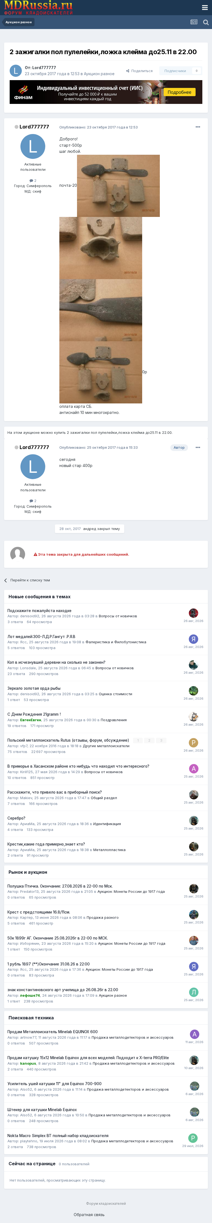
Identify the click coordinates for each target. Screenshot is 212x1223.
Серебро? (16, 818)
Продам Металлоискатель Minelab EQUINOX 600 (52, 1032)
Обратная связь (89, 1214)
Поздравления (114, 720)
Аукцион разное (99, 73)
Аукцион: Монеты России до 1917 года (131, 891)
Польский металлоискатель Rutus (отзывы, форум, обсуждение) (68, 740)
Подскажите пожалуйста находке (39, 610)
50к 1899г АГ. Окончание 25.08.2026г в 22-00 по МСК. (57, 938)
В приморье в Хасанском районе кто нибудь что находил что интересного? (78, 766)
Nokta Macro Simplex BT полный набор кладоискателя (57, 1135)
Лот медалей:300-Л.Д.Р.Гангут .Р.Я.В (41, 636)
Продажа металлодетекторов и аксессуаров (133, 1037)
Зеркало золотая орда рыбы (33, 688)
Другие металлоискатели (106, 746)
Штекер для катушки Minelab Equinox (42, 1109)
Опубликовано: (98, 127)
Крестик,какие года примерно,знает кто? (46, 844)
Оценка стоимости (115, 694)
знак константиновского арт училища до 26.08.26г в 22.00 (62, 990)
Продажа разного (103, 917)
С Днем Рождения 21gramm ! (34, 714)
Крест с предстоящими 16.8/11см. (38, 912)
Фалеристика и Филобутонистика (116, 642)
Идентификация (107, 824)
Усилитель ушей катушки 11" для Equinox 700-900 (54, 1084)
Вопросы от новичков (118, 616)
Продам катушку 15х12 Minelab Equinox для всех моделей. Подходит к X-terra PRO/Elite (88, 1058)
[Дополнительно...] (197, 127)
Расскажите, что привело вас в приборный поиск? (54, 792)
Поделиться (141, 71)
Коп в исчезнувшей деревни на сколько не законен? (56, 662)
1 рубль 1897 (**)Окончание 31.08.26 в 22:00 (48, 964)
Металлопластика (109, 849)
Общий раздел (104, 798)
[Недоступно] (118, 185)
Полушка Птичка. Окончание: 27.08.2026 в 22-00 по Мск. (60, 886)
